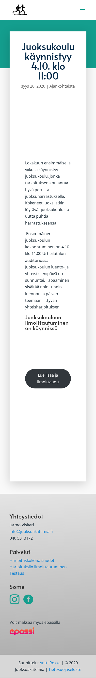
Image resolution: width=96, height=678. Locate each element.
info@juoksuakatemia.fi (31, 531)
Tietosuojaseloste (64, 669)
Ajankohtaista (62, 86)
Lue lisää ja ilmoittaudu (48, 378)
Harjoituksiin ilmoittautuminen (38, 567)
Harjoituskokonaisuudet (32, 560)
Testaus (17, 573)
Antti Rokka (50, 662)
